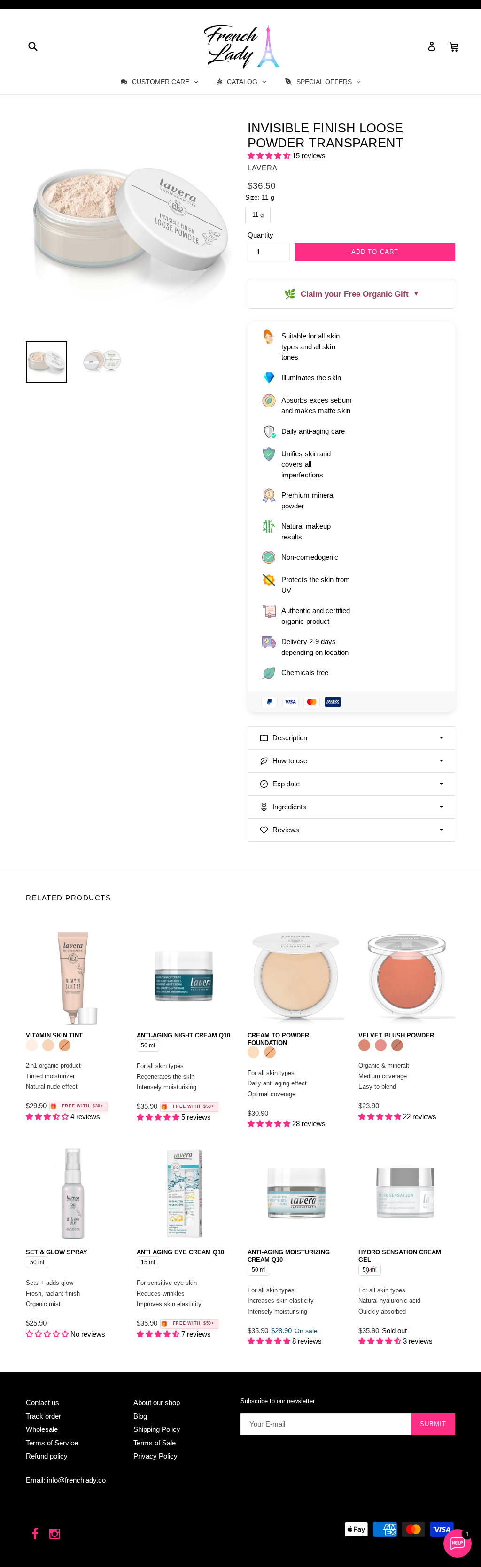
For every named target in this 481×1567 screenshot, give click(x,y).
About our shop (156, 1402)
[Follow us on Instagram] (55, 1534)
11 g (258, 212)
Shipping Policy (156, 1429)
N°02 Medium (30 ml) (48, 1045)
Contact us (42, 1402)
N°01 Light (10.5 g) (253, 1052)
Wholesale (42, 1429)
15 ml (148, 1261)
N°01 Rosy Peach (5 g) (364, 1045)
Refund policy (47, 1456)
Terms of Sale (154, 1443)
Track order (43, 1416)
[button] (270, 156)
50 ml (148, 1044)
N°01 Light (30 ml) (32, 1045)
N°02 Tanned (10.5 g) (270, 1052)
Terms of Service (52, 1443)
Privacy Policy (155, 1456)
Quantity (260, 235)
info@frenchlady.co (76, 1480)
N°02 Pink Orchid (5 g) (381, 1045)
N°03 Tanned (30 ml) (64, 1045)
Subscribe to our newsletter (277, 1401)
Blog (140, 1416)
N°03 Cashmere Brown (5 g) (397, 1045)
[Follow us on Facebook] (35, 1534)
